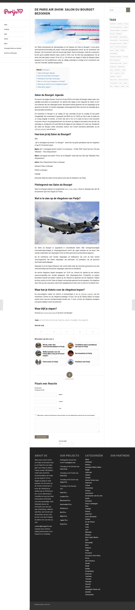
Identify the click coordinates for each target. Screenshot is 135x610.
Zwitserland (89, 595)
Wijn (111, 86)
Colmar (87, 485)
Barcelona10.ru (65, 500)
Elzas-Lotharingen (91, 504)
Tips (79, 320)
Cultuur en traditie (56, 320)
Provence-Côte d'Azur (93, 556)
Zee (127, 86)
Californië (88, 472)
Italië (87, 524)
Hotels (125, 43)
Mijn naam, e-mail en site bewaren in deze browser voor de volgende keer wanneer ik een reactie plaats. (66, 415)
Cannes (87, 475)
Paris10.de (63, 469)
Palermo (88, 548)
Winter (123, 86)
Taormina (88, 576)
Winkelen (116, 86)
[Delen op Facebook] (41, 331)
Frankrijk (88, 509)
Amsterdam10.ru (65, 504)
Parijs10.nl (63, 482)
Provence (88, 553)
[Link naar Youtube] (15, 59)
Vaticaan (88, 582)
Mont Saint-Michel (91, 537)
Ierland (87, 519)
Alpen (87, 459)
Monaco (88, 535)
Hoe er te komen (71, 320)
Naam (61, 394)
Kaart (111, 47)
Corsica (87, 491)
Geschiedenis (114, 40)
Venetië (88, 584)
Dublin (87, 498)
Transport (116, 73)
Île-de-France (90, 522)
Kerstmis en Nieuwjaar (121, 47)
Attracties (120, 24)
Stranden (117, 70)
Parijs (87, 550)
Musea (122, 50)
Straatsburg (89, 571)
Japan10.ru (64, 520)
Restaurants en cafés (116, 63)
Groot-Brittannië (90, 517)
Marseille (88, 532)
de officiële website (85, 294)
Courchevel (89, 493)
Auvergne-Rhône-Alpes (93, 467)
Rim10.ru (63, 512)
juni (63, 57)
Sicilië (87, 566)
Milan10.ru (63, 516)
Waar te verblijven (123, 79)
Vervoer (119, 76)
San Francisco (90, 561)
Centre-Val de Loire (92, 480)
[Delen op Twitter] (54, 331)
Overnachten (113, 53)
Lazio (87, 527)
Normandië (89, 543)
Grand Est (88, 514)
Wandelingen (113, 83)
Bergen (126, 24)
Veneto (87, 587)
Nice (86, 540)
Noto (87, 545)
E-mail (61, 401)
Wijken (125, 83)
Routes (125, 63)
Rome (87, 558)
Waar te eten (113, 79)
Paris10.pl (63, 476)
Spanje (87, 569)
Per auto (125, 56)
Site (60, 408)
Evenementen (123, 37)
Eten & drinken (114, 37)
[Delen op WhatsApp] (67, 331)
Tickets (124, 70)
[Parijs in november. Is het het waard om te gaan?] (133, 305)
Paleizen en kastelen (115, 56)
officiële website (40, 129)
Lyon (86, 530)
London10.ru (64, 496)
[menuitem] (15, 24)
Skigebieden (121, 66)
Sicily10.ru (63, 524)
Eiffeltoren (119, 33)
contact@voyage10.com (43, 526)
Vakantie (85, 320)
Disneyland (124, 30)
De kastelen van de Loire (93, 496)
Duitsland (88, 501)
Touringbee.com (69, 463)
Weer (120, 83)
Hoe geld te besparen (116, 43)
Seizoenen (113, 66)
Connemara (89, 488)
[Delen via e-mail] (80, 331)
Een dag (112, 33)
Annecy (87, 465)
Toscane (88, 579)
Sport (111, 70)
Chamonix (88, 483)
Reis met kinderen (115, 60)
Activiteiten (44, 320)
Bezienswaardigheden (116, 27)
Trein (122, 73)
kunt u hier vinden (71, 189)
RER (36, 139)
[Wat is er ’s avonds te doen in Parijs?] (1, 305)
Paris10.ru (63, 493)
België (87, 470)
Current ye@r (63, 441)
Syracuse (88, 574)
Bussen (126, 27)
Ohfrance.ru (64, 508)
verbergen (46, 70)
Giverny (87, 511)
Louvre (112, 50)
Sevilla (87, 563)
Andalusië (88, 462)
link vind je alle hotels (48, 313)
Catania (87, 478)
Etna (86, 506)
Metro (117, 50)
